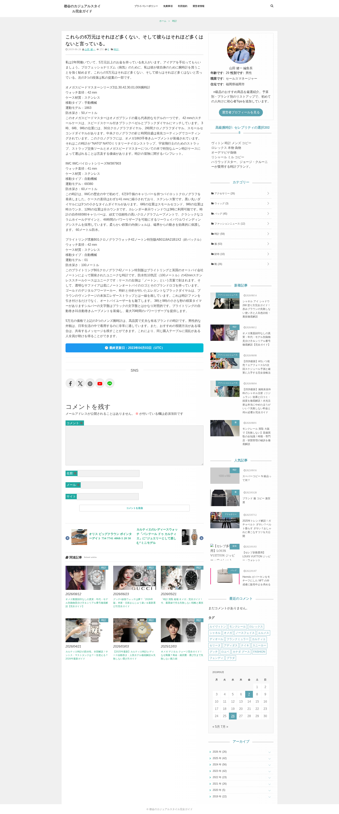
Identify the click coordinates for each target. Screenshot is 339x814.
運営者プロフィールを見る (241, 112)
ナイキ (245, 645)
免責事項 (168, 6)
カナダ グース (241, 651)
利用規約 (182, 6)
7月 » (224, 726)
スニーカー (259, 645)
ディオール (216, 639)
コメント (75, 423)
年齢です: (217, 73)
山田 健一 (90, 49)
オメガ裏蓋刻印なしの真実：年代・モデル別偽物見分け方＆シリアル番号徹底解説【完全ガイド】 (87, 603)
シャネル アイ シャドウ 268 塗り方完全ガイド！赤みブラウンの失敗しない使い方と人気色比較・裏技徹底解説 (256, 309)
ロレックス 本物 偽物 (226, 147)
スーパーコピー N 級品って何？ (256, 478)
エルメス (263, 632)
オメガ (228, 632)
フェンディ (216, 657)
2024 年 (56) (219, 764)
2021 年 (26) (219, 783)
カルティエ (259, 639)
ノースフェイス (245, 632)
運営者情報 (198, 6)
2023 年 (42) (219, 770)
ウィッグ (221, 203)
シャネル (215, 632)
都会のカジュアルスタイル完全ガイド (82, 8)
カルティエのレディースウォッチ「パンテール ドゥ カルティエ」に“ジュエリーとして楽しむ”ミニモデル (157, 536)
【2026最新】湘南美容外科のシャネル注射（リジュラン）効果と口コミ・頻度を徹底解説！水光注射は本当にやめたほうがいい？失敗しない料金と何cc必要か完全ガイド (256, 401)
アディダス (231, 645)
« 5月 (216, 726)
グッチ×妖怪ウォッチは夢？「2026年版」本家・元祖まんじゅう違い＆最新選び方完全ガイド (134, 603)
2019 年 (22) (219, 796)
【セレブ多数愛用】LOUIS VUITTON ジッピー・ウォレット (256, 556)
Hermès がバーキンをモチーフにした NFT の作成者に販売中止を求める (256, 580)
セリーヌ (215, 645)
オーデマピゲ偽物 (223, 152)
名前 (72, 473)
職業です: (217, 78)
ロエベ (225, 651)
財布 (219, 254)
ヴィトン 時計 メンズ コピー (231, 143)
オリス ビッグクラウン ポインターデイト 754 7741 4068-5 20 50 (110, 536)
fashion (259, 651)
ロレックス (256, 626)
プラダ (231, 657)
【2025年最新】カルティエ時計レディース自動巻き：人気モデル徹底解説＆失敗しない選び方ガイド (134, 655)
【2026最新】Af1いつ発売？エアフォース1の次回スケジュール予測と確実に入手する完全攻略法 (256, 367)
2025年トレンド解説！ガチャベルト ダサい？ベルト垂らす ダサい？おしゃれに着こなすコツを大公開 (256, 528)
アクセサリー (224, 193)
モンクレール (237, 626)
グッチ (214, 651)
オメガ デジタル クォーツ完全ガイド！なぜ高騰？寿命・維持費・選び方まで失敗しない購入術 (182, 655)
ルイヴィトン (218, 626)
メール (73, 485)
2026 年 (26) (219, 751)
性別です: (237, 73)
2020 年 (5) (218, 790)
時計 (116, 49)
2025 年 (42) (219, 758)
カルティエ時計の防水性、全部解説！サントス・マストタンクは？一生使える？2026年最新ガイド (87, 655)
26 (233, 716)
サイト (71, 496)
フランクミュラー (238, 639)
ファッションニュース (229, 223)
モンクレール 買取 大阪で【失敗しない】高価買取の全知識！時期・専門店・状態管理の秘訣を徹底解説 (256, 436)
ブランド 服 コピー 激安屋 (256, 500)
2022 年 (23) (219, 777)
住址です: (217, 84)
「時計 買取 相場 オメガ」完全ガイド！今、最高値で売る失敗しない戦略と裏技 (182, 601)
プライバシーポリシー (146, 6)
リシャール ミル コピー (227, 157)
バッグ (220, 213)
